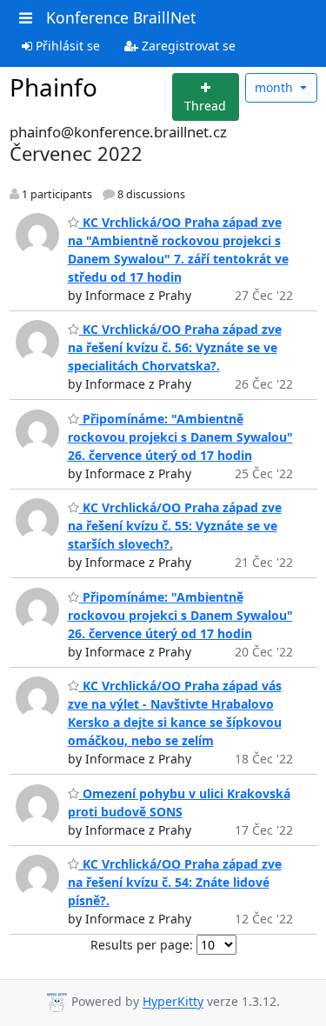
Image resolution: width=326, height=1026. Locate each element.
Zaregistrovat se (187, 45)
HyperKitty (173, 1002)
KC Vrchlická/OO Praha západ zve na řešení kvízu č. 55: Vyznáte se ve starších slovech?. (175, 525)
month (275, 87)
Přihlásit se (66, 45)
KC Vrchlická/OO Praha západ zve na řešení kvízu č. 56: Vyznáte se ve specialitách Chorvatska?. (175, 347)
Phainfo (53, 86)
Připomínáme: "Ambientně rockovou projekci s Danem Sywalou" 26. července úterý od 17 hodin (180, 436)
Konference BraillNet (121, 17)
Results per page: (141, 944)
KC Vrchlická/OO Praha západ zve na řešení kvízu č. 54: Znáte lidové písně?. (175, 882)
